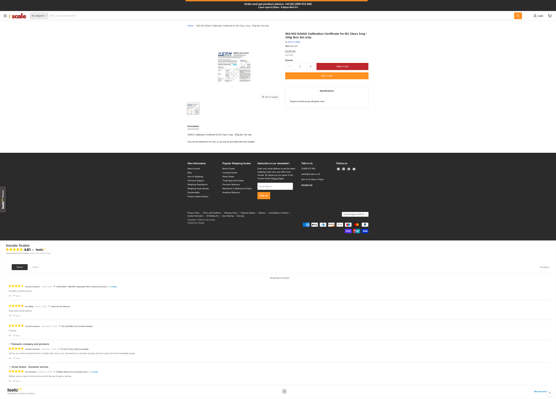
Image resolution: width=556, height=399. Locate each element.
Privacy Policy (277, 178)
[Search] (518, 15)
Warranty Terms (231, 213)
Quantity (289, 60)
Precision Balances (231, 184)
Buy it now (327, 75)
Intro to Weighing (195, 176)
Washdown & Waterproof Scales (237, 188)
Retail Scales (228, 176)
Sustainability (194, 192)
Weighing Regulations (197, 184)
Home (190, 25)
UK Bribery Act (212, 216)
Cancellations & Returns (279, 213)
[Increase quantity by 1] (310, 66)
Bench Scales (228, 168)
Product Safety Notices (198, 196)
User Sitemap (228, 216)
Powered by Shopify (196, 223)
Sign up (264, 195)
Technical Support (196, 180)
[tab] (193, 127)
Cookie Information (195, 216)
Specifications (327, 91)
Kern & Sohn (294, 42)
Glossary (240, 216)
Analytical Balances (231, 192)
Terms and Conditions (212, 213)
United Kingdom (353, 214)
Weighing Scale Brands (198, 188)
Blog (190, 172)
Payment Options (248, 213)
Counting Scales (229, 172)
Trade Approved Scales (233, 180)
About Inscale (194, 168)
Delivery (262, 213)
